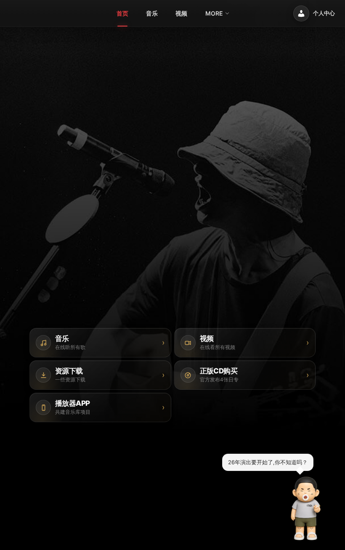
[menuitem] (122, 13)
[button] (305, 508)
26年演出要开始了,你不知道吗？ (268, 462)
